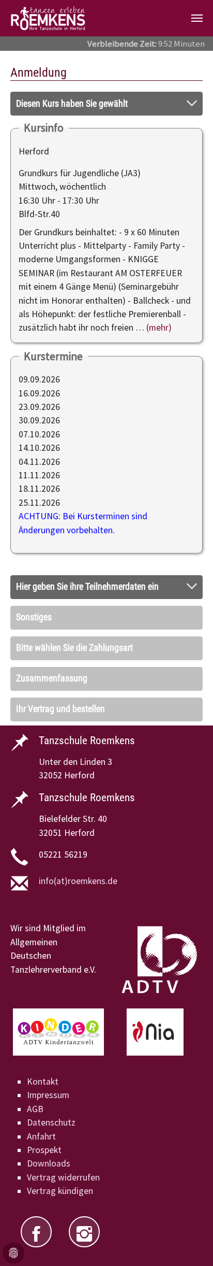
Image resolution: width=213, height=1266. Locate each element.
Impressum (48, 1095)
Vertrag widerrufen (63, 1177)
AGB (35, 1109)
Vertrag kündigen (60, 1191)
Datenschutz (51, 1122)
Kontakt (42, 1081)
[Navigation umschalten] (197, 18)
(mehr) (159, 327)
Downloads (48, 1163)
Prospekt (44, 1150)
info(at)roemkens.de (78, 881)
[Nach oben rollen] (189, 1242)
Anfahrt (41, 1136)
